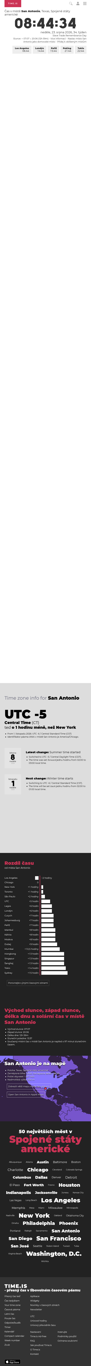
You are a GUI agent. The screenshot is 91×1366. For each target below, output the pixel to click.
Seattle (37, 1246)
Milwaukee (55, 1207)
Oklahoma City (75, 1215)
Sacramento (42, 1231)
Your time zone (12, 1305)
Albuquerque (15, 1162)
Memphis (18, 1208)
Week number (12, 1340)
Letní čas (9, 1314)
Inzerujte (62, 1332)
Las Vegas (15, 1200)
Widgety (34, 1300)
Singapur (9, 958)
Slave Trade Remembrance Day (69, 35)
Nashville (10, 1215)
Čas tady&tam (12, 1300)
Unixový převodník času (43, 1325)
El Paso (15, 1185)
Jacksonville (46, 1193)
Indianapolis (18, 1192)
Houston (69, 1185)
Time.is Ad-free (38, 1336)
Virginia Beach (15, 1254)
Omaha (15, 1223)
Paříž (53, 49)
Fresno (51, 1185)
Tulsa (76, 1246)
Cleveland (57, 1170)
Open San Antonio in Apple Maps (26, 1094)
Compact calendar (14, 1336)
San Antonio (66, 1230)
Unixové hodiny (38, 1320)
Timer (8, 1327)
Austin (43, 1162)
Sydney (8, 973)
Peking (67, 49)
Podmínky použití (67, 1336)
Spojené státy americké (45, 1144)
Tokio (80, 49)
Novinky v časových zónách (44, 1305)
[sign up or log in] (77, 4)
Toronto (9, 892)
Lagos (8, 906)
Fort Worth (34, 1185)
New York (10, 887)
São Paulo (10, 896)
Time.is (13, 3)
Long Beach (31, 1200)
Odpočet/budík (13, 1323)
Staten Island (52, 1246)
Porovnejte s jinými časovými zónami (28, 983)
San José (20, 1246)
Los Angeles (22, 49)
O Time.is (35, 1349)
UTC (7, 901)
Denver (56, 1177)
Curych (8, 915)
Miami (41, 1208)
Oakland (58, 1215)
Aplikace (34, 1296)
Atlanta (29, 1162)
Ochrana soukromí (67, 1341)
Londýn (39, 49)
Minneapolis (72, 1208)
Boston (76, 1162)
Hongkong (10, 954)
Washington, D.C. (54, 1253)
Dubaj (8, 944)
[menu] (84, 4)
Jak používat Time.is (41, 1345)
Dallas (41, 1177)
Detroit (71, 1177)
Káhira (8, 934)
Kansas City (78, 1192)
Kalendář (9, 1331)
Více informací (58, 38)
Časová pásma (12, 1309)
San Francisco (58, 1238)
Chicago (9, 882)
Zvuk (7, 1345)
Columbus (22, 1177)
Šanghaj (9, 963)
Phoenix (68, 1223)
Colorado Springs (74, 1170)
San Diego (20, 1238)
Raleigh (28, 1231)
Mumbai (9, 949)
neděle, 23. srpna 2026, (63, 32)
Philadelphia (39, 1223)
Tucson (66, 1246)
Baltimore (60, 1162)
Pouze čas (10, 1318)
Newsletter (36, 1309)
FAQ (32, 1341)
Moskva (9, 939)
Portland (15, 1230)
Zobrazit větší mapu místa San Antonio (29, 1086)
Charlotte (15, 1170)
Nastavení (35, 1332)
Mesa (31, 1208)
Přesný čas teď (12, 1296)
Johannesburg (12, 920)
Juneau (65, 1192)
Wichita (45, 1261)
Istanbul (9, 930)
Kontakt (34, 1354)
